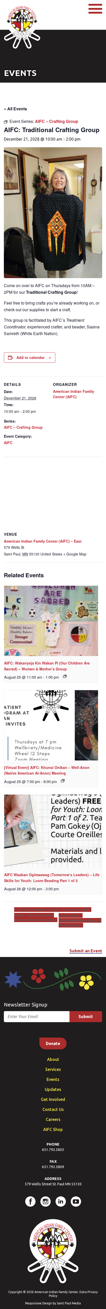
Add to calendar (30, 357)
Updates (53, 1089)
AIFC (8, 442)
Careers (53, 1119)
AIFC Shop (53, 1129)
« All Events (15, 109)
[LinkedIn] (61, 1201)
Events (53, 1079)
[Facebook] (30, 1201)
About (53, 1059)
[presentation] (51, 621)
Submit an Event (85, 951)
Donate (53, 1043)
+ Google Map (74, 553)
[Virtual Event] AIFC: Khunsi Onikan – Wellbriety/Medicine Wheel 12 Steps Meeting (80, 917)
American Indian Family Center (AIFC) (73, 394)
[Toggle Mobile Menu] (95, 9)
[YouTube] (76, 1201)
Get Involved (53, 1099)
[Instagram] (45, 1201)
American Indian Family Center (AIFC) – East (43, 541)
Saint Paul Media (69, 1303)
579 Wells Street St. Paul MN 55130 (53, 1184)
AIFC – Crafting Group (23, 427)
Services (53, 1069)
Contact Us (53, 1109)
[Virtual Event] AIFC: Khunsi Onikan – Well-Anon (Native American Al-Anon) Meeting (36, 914)
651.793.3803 (53, 1150)
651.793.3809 (53, 1167)
